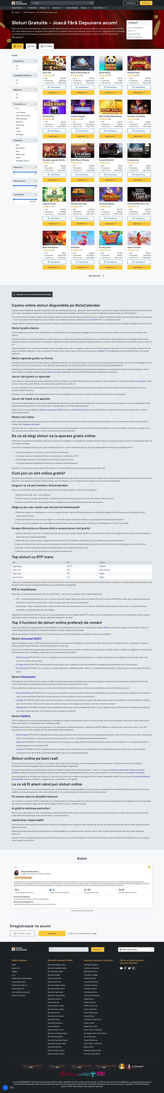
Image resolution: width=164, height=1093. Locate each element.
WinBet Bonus (89, 999)
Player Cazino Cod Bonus (93, 1043)
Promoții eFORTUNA (91, 982)
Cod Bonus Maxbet (91, 965)
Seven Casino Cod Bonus (93, 1030)
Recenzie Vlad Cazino (55, 992)
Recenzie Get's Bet (54, 978)
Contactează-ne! (18, 989)
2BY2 (17, 128)
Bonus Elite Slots (90, 1037)
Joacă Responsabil (18, 982)
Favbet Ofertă (89, 1023)
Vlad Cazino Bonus (90, 992)
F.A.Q (13, 975)
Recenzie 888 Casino (55, 971)
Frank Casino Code (91, 1013)
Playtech (103, 566)
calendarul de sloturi (30, 424)
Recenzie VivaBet (54, 975)
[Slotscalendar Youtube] (122, 968)
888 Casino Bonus (90, 971)
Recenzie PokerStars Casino (58, 1040)
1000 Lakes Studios (23, 115)
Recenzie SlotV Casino (56, 1006)
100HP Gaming (21, 119)
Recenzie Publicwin (55, 999)
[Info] (5, 1087)
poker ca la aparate (48, 410)
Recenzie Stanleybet (55, 1023)
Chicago (19, 700)
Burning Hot (21, 668)
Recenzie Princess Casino (57, 1043)
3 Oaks (18, 131)
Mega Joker (17, 573)
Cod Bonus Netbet (90, 985)
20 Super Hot (21, 664)
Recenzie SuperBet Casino (57, 968)
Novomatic (28, 677)
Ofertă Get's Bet (90, 978)
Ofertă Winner (89, 1016)
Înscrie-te (52, 933)
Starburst (20, 742)
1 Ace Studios (20, 112)
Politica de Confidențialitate (22, 978)
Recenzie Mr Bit (53, 1002)
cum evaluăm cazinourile (134, 772)
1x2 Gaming (20, 125)
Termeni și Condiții (18, 995)
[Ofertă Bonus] (54, 87)
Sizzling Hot (21, 707)
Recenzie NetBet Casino (56, 985)
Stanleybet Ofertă (90, 1026)
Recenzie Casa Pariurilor (56, 995)
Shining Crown (22, 657)
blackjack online (79, 410)
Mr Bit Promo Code (90, 1006)
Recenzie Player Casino (56, 1050)
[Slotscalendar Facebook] (126, 968)
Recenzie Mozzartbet (55, 1037)
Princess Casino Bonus (92, 1054)
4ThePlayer (20, 134)
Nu (17, 69)
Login (95, 933)
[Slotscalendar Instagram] (134, 968)
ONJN (105, 627)
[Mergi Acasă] (19, 3)
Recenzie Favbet (54, 1019)
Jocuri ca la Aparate (135, 28)
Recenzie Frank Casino (56, 1009)
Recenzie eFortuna (54, 982)
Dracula (19, 749)
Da (17, 66)
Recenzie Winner (54, 1013)
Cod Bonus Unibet (90, 989)
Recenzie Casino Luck (55, 1030)
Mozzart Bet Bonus (90, 1040)
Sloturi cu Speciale (135, 37)
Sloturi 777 (131, 31)
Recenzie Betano (54, 1026)
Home (14, 965)
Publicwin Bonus (90, 1002)
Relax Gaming (105, 570)
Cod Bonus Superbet (91, 968)
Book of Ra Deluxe (23, 693)
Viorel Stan (93, 319)
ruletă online (62, 410)
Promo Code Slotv (90, 1009)
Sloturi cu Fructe (134, 34)
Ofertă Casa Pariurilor (92, 995)
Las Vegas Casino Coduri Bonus (95, 1033)
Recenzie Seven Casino (56, 1054)
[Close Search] (91, 3)
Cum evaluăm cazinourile (21, 992)
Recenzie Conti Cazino (56, 1016)
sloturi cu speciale (137, 381)
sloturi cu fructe (54, 372)
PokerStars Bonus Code (92, 1050)
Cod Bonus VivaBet (91, 975)
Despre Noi (16, 968)
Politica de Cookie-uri (19, 985)
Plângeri (14, 971)
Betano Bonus (89, 1047)
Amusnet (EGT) (31, 638)
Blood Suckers (18, 577)
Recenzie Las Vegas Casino (57, 1033)
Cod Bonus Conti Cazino (92, 1019)
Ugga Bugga (17, 566)
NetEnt (102, 573)
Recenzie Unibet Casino (56, 989)
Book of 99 (16, 570)
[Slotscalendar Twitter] (130, 968)
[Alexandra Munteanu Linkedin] (149, 867)
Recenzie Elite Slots (55, 1047)
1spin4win (19, 122)
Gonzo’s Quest (22, 735)
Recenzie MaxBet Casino (56, 965)
